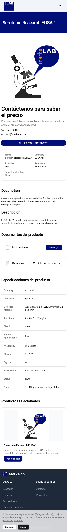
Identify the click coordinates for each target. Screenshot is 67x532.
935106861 (13, 129)
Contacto (41, 488)
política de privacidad (12, 520)
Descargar (53, 247)
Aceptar (23, 527)
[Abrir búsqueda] (53, 6)
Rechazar (9, 527)
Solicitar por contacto (49, 263)
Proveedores (9, 501)
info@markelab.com (16, 134)
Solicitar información (36, 142)
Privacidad (42, 495)
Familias (7, 495)
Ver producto (13, 459)
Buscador (7, 488)
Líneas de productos (13, 507)
